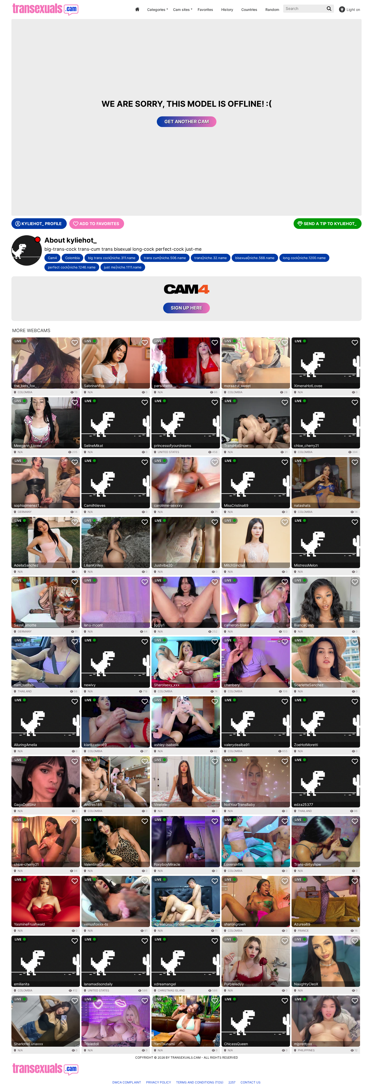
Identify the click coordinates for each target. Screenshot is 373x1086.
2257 (231, 1082)
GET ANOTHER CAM (186, 121)
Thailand (25, 691)
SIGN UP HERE (186, 308)
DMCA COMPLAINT (126, 1082)
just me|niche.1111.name (123, 267)
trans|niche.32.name (210, 258)
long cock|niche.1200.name (304, 258)
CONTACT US (251, 1082)
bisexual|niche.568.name (255, 258)
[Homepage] (45, 9)
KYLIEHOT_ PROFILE (42, 223)
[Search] (329, 9)
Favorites (205, 9)
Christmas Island (171, 990)
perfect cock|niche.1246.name (72, 267)
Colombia (72, 258)
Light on (353, 9)
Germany (24, 512)
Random (272, 9)
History (227, 9)
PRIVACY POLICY (158, 1082)
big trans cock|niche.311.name (111, 258)
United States (168, 452)
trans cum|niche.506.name (165, 258)
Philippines (306, 1050)
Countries (249, 9)
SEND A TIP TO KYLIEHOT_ (330, 223)
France (303, 930)
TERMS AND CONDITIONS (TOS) (199, 1082)
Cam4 (52, 258)
